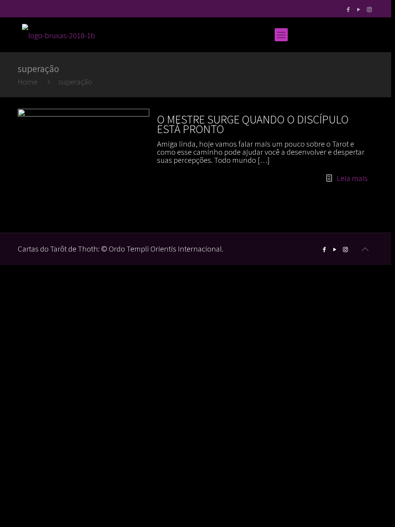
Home (27, 81)
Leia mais (352, 178)
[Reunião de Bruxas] (58, 34)
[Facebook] (348, 9)
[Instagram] (369, 9)
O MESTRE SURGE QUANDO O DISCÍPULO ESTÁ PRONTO (253, 124)
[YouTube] (359, 9)
